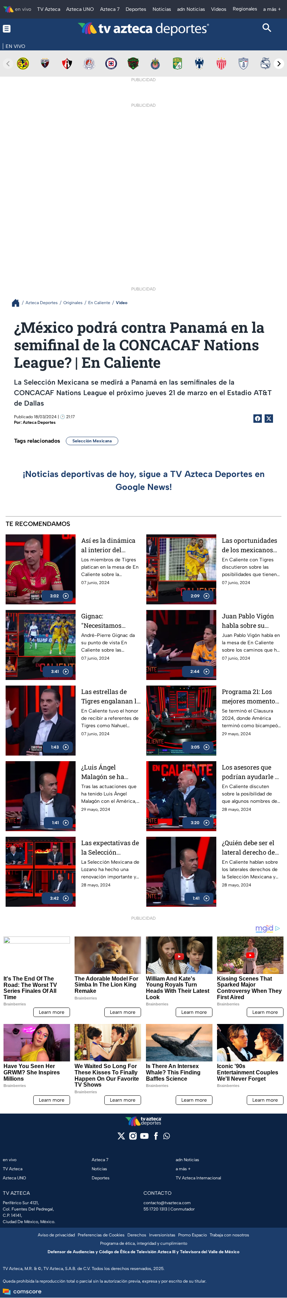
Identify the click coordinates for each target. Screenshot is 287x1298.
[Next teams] (279, 63)
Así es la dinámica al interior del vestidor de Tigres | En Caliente (109, 545)
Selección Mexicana (92, 440)
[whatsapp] (166, 1137)
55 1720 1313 (155, 1209)
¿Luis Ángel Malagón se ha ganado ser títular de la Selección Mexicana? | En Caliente (107, 772)
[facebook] (156, 1138)
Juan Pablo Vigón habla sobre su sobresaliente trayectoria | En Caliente (248, 621)
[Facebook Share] (257, 418)
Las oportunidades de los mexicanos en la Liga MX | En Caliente (249, 545)
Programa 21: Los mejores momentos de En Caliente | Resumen (250, 696)
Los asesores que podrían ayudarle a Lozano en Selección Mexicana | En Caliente (251, 772)
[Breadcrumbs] (18, 303)
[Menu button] (20, 28)
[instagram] (132, 1138)
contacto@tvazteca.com (167, 1202)
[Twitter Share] (269, 418)
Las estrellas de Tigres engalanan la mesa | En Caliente (110, 696)
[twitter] (121, 1138)
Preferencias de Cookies (101, 1235)
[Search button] (267, 28)
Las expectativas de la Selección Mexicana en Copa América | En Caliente (110, 848)
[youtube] (144, 1138)
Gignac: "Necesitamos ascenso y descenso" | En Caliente (102, 621)
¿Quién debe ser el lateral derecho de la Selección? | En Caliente (248, 848)
